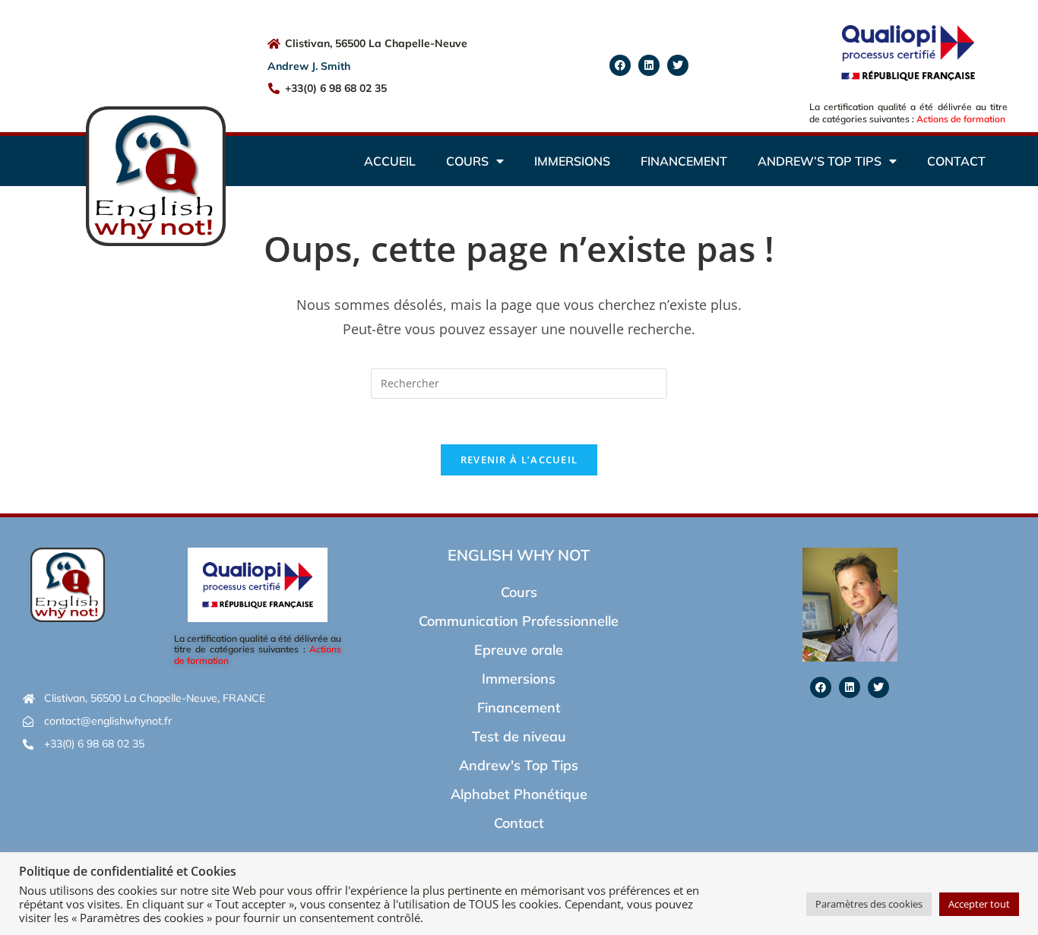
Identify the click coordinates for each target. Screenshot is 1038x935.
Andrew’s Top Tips (819, 161)
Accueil (390, 161)
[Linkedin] (649, 65)
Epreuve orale (518, 650)
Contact (956, 161)
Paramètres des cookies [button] (868, 904)
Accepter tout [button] (979, 904)
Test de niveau (519, 736)
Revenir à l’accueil (519, 459)
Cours (467, 161)
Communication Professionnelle (519, 621)
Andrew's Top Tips (518, 765)
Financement (684, 161)
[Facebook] (620, 65)
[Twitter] (677, 65)
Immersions (572, 161)
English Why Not (519, 554)
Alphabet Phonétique (519, 794)
